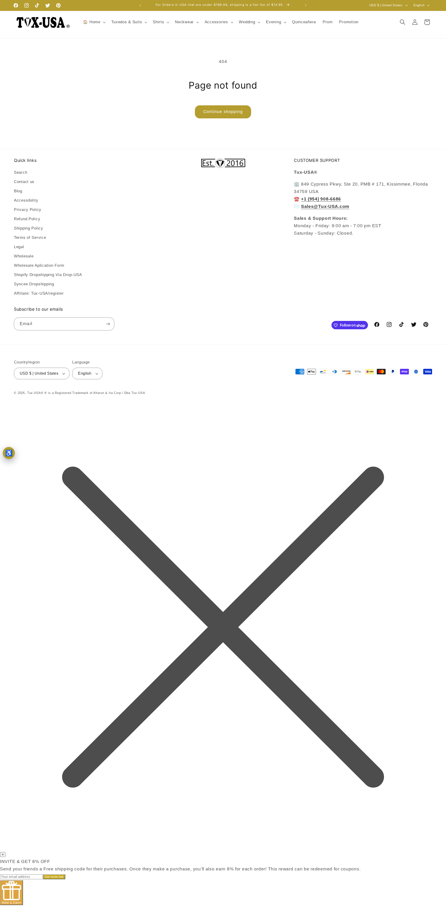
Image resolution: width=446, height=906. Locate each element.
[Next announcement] (306, 5)
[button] (94, 22)
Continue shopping (223, 111)
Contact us (24, 182)
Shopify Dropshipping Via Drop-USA (48, 275)
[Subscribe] (108, 323)
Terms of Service (30, 237)
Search (20, 172)
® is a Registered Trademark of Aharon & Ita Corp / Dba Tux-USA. (95, 393)
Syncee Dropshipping (34, 284)
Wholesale (23, 256)
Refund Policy (27, 219)
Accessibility (26, 200)
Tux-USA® (35, 393)
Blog (18, 191)
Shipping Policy (28, 228)
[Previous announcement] (140, 5)
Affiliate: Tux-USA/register (39, 293)
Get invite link (54, 877)
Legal (19, 247)
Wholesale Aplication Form (39, 265)
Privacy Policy (27, 209)
